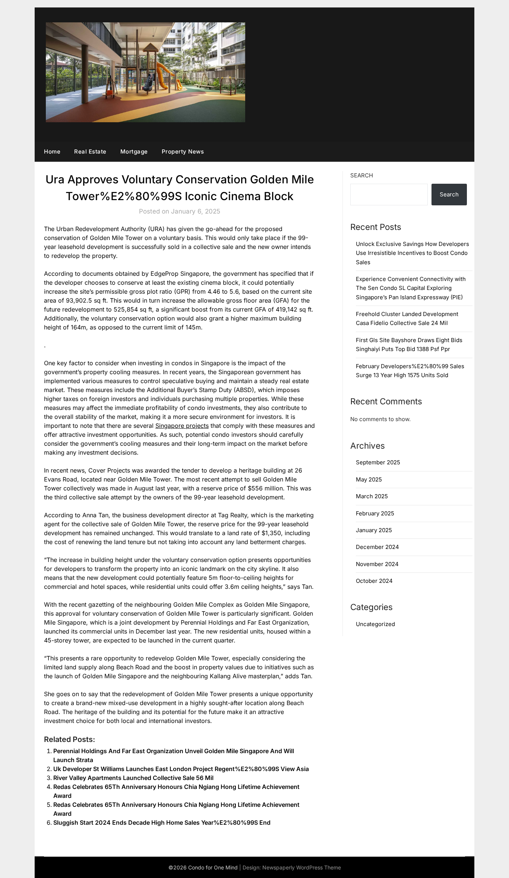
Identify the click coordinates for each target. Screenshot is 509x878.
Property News (183, 151)
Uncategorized (375, 624)
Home (52, 151)
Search (361, 175)
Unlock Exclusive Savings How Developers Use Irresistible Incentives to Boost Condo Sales (412, 253)
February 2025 (375, 513)
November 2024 (377, 564)
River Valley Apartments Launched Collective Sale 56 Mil (133, 777)
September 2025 (378, 462)
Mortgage (134, 151)
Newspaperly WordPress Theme (301, 867)
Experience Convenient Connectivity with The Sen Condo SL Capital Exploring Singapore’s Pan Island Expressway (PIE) (411, 288)
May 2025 (369, 479)
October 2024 (374, 580)
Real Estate (90, 151)
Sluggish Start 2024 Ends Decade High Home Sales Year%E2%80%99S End (162, 822)
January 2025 (374, 530)
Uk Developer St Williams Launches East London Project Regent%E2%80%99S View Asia (181, 769)
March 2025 (372, 496)
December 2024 (377, 546)
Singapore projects (182, 425)
